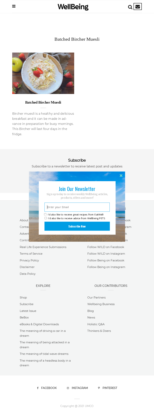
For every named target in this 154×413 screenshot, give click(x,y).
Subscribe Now (77, 226)
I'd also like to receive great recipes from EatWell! (75, 214)
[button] (77, 188)
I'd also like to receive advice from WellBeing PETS (76, 218)
